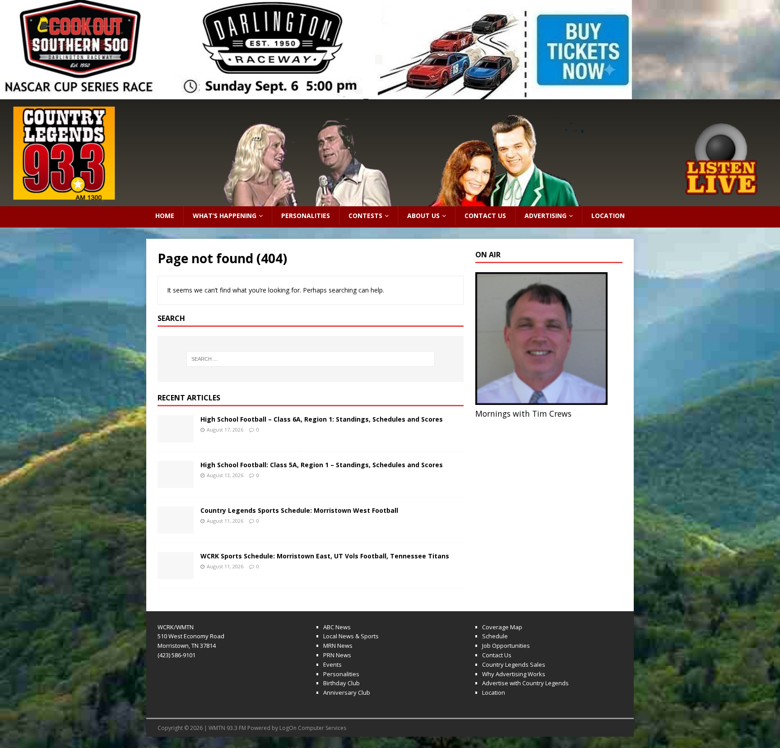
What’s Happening (224, 215)
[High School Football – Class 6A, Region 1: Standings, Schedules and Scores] (176, 436)
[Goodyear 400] (316, 49)
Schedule (495, 636)
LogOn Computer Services (312, 728)
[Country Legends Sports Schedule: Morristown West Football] (176, 528)
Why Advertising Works (513, 674)
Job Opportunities (506, 645)
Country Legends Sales (513, 664)
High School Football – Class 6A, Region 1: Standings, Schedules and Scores (321, 419)
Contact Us (485, 215)
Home (164, 215)
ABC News (337, 627)
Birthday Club (341, 683)
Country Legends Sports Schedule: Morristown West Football (299, 510)
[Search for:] (310, 359)
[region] (316, 49)
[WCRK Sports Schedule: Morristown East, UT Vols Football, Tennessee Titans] (176, 573)
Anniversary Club (346, 692)
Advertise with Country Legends (525, 683)
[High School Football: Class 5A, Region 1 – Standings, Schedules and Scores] (176, 482)
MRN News (338, 645)
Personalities (305, 215)
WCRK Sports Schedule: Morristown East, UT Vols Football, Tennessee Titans (324, 556)
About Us (423, 215)
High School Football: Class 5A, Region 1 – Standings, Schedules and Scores (321, 464)
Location (608, 215)
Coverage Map (502, 627)
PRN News (337, 655)
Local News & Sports (351, 636)
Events (332, 664)
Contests (365, 215)
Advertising (545, 215)
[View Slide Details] (390, 152)
